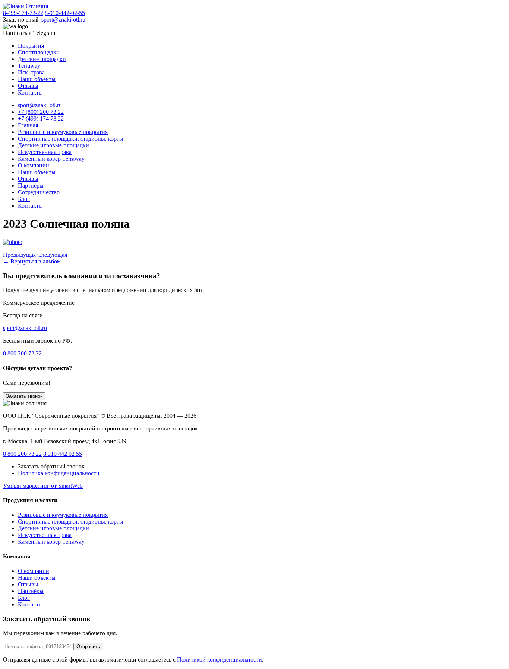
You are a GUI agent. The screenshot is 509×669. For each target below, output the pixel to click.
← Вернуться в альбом (32, 261)
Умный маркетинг (43, 486)
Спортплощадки (39, 52)
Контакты (30, 92)
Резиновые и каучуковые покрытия (63, 132)
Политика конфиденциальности (58, 473)
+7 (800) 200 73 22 (41, 112)
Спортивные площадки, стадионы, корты (70, 138)
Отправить (88, 646)
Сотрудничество (39, 192)
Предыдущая (19, 255)
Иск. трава (31, 72)
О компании (33, 165)
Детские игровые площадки (53, 145)
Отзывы (28, 86)
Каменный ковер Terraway (51, 159)
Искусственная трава (45, 152)
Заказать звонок (24, 396)
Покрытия (31, 45)
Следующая (52, 255)
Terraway (29, 66)
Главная (28, 125)
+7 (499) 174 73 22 (41, 118)
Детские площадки (42, 59)
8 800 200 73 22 (22, 353)
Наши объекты (37, 79)
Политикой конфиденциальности (219, 659)
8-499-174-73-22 (23, 13)
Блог (24, 199)
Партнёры (31, 185)
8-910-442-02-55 (65, 13)
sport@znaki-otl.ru (63, 19)
